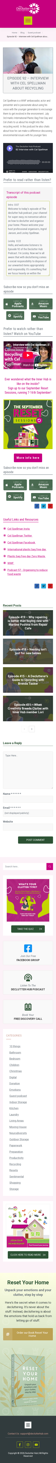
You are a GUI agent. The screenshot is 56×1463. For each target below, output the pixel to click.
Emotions (15, 1089)
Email (12, 807)
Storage (14, 1189)
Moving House (18, 1127)
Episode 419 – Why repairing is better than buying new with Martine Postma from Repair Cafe (28, 623)
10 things (14, 1046)
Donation (14, 1083)
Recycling (15, 1164)
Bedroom (14, 1058)
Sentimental (16, 1176)
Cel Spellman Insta (18, 528)
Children (14, 1065)
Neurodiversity (18, 1133)
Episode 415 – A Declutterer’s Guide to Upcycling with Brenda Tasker (28, 680)
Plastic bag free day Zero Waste (26, 556)
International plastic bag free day (27, 549)
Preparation (16, 1151)
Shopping (15, 1182)
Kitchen (14, 1108)
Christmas (15, 1071)
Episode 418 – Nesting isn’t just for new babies (28, 651)
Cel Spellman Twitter (20, 535)
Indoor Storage (18, 1102)
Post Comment (35, 840)
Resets (13, 1170)
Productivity (16, 1157)
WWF (10, 563)
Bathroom (15, 1052)
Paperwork (15, 1145)
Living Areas (16, 1120)
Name (12, 793)
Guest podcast (18, 1095)
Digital (13, 1077)
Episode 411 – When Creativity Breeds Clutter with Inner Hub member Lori (28, 708)
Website (8, 821)
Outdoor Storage (19, 1139)
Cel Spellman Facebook (21, 542)
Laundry (14, 1114)
